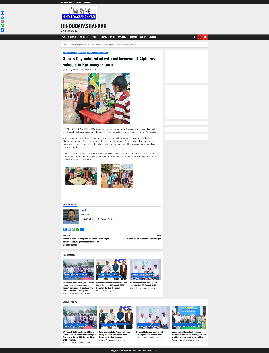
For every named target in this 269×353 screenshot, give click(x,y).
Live (205, 37)
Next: (142, 237)
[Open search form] (194, 37)
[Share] (2, 30)
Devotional (122, 37)
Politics (75, 277)
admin (67, 70)
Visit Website (89, 219)
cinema (104, 37)
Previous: (86, 240)
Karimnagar (83, 37)
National (95, 37)
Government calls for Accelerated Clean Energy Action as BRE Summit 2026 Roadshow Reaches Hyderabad (111, 285)
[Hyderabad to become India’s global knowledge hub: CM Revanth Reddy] (145, 269)
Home (63, 37)
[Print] (2, 21)
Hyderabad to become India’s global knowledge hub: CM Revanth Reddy (143, 284)
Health (112, 37)
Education (133, 37)
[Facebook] (2, 13)
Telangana (72, 37)
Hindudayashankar (84, 26)
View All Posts (107, 219)
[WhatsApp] (2, 26)
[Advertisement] (186, 66)
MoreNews (142, 350)
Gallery (143, 37)
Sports (97, 53)
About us (152, 37)
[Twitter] (2, 17)
